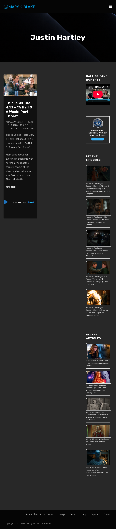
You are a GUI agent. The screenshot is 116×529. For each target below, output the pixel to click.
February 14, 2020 (14, 122)
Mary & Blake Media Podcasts (40, 514)
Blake (30, 122)
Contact (107, 514)
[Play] (6, 202)
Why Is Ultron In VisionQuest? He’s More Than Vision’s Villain (97, 441)
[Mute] (29, 202)
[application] (20, 202)
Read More (11, 187)
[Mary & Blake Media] (20, 6)
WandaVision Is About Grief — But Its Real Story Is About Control (97, 363)
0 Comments (28, 128)
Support (95, 514)
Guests (73, 514)
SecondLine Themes (42, 523)
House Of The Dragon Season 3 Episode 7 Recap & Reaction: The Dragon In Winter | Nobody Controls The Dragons (97, 189)
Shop (83, 514)
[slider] (32, 204)
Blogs (62, 514)
